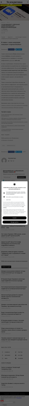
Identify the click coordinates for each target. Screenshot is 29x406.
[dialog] (14, 203)
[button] (14, 200)
